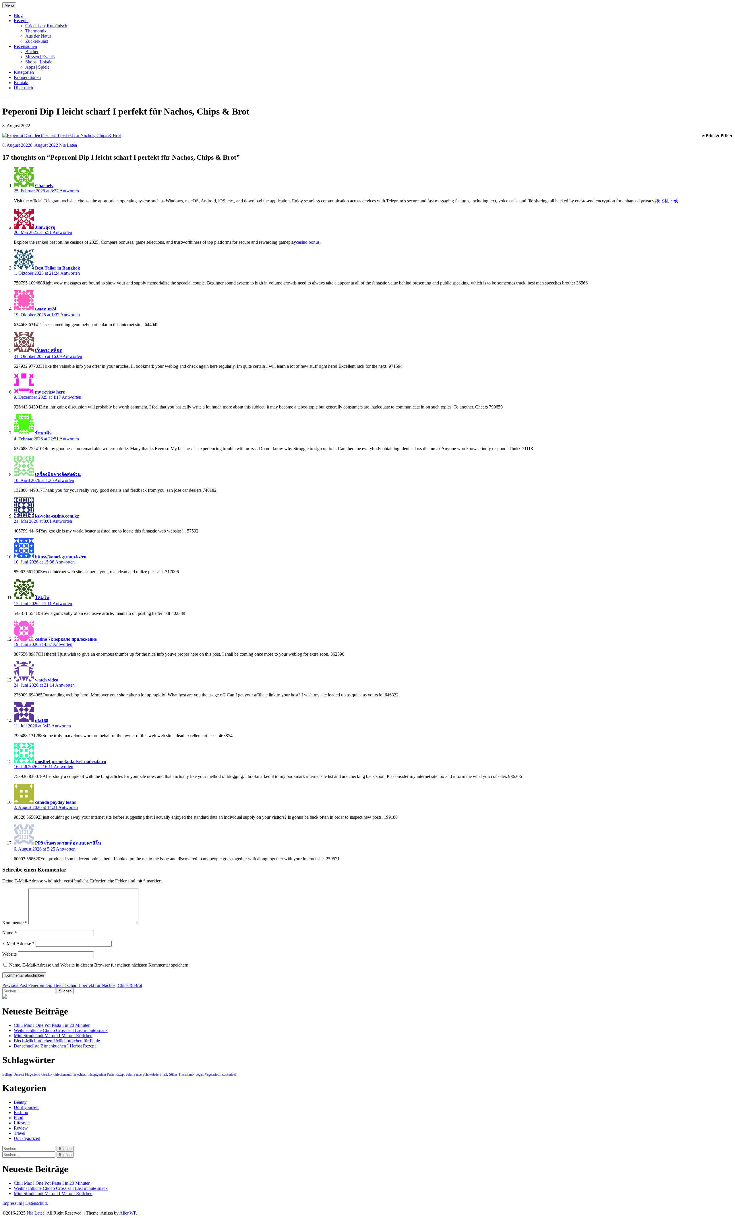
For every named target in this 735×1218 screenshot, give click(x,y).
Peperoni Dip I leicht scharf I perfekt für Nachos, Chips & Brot (72, 985)
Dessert (18, 1074)
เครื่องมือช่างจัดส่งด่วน (58, 474)
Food (18, 1117)
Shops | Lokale (38, 61)
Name (9, 932)
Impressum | (13, 1203)
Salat (129, 1074)
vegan (200, 1074)
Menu (9, 5)
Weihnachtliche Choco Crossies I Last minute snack (61, 1030)
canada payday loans (55, 802)
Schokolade (150, 1074)
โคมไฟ (42, 597)
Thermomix (36, 30)
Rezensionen (25, 46)
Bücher (31, 51)
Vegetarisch (212, 1074)
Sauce (138, 1074)
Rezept (120, 1074)
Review (21, 1128)
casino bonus (308, 242)
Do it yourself (26, 1107)
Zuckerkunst (36, 41)
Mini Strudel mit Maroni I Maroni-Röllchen (53, 1035)
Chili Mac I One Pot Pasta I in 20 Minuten (52, 1025)
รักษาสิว (43, 432)
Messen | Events (40, 56)
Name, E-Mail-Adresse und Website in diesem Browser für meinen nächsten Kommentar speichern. (99, 965)
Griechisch (80, 1074)
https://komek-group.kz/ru (60, 556)
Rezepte (21, 20)
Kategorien (24, 72)
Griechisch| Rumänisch (46, 25)
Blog (18, 15)
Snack (164, 1074)
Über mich (23, 87)
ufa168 (41, 720)
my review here (50, 392)
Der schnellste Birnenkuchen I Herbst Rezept (55, 1045)
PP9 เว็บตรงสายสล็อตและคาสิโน (68, 843)
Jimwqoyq (45, 227)
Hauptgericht (97, 1074)
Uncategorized (27, 1138)
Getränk (46, 1074)
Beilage (7, 1074)
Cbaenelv (44, 185)
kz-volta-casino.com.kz (57, 516)
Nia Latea (68, 145)
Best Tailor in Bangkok (57, 268)
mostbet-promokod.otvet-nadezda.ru (70, 761)
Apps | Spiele (37, 67)
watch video (46, 679)
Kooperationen (27, 77)
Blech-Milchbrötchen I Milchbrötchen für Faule (57, 1040)
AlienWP (127, 1213)
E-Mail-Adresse (18, 943)
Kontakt (21, 82)
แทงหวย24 (45, 308)
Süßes (173, 1074)
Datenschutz (36, 1203)
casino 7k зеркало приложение (66, 639)
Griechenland (62, 1074)
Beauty (20, 1102)
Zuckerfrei (229, 1074)
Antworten (69, 190)
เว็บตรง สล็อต (48, 350)
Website (9, 954)
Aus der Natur (38, 36)
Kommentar (14, 922)
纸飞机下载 (666, 200)
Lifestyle (22, 1122)
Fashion (21, 1112)
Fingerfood (32, 1074)
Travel (19, 1133)
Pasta (110, 1074)
